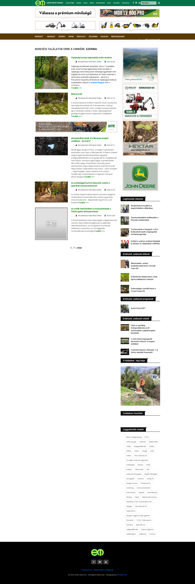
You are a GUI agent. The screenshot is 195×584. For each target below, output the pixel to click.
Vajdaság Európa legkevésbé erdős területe (91, 57)
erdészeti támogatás (134, 474)
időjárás (141, 492)
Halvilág (104, 36)
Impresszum (86, 570)
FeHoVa (152, 534)
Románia (129, 525)
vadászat (142, 442)
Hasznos (116, 3)
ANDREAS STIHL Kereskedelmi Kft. (139, 502)
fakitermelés (153, 442)
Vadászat (51, 36)
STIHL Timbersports (144, 520)
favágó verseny (132, 483)
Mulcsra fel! (76, 94)
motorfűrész (131, 492)
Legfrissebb (70, 3)
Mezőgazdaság (117, 36)
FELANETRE (122, 575)
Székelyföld (130, 465)
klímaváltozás (152, 492)
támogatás (130, 479)
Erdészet (39, 36)
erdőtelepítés (131, 534)
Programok (100, 3)
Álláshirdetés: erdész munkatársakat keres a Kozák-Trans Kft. (143, 265)
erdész (136, 451)
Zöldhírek (93, 36)
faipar (137, 497)
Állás (85, 3)
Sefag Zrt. (150, 479)
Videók (78, 3)
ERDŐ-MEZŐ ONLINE (55, 3)
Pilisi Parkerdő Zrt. (140, 455)
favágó (144, 451)
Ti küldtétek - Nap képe (134, 361)
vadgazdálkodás (132, 529)
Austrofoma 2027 (138, 308)
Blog (109, 3)
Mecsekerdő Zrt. (141, 506)
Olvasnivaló (41, 45)
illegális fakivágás (151, 474)
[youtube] (139, 2)
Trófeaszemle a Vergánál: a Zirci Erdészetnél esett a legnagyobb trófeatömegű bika (144, 232)
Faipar (71, 36)
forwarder (130, 520)
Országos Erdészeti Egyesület (137, 460)
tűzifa (148, 465)
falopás (140, 465)
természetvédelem (143, 488)
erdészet (140, 479)
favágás (129, 506)
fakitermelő (139, 469)
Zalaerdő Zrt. (131, 511)
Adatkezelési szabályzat (104, 570)
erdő (152, 451)
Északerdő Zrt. (146, 483)
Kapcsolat (126, 3)
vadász (151, 446)
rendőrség (130, 488)
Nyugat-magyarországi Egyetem (138, 515)
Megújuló (81, 36)
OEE (147, 469)
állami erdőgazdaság (133, 437)
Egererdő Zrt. (140, 525)
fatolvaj (129, 497)
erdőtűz (129, 469)
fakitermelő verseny (149, 497)
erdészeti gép (131, 442)
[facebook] (133, 2)
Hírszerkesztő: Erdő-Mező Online (89, 62)
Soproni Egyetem (147, 529)
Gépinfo (61, 36)
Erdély (128, 446)
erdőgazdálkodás (140, 446)
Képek (92, 3)
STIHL (146, 437)
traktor (128, 455)
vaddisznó (142, 534)
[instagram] (136, 2)
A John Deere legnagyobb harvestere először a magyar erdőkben (143, 341)
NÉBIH (128, 451)
